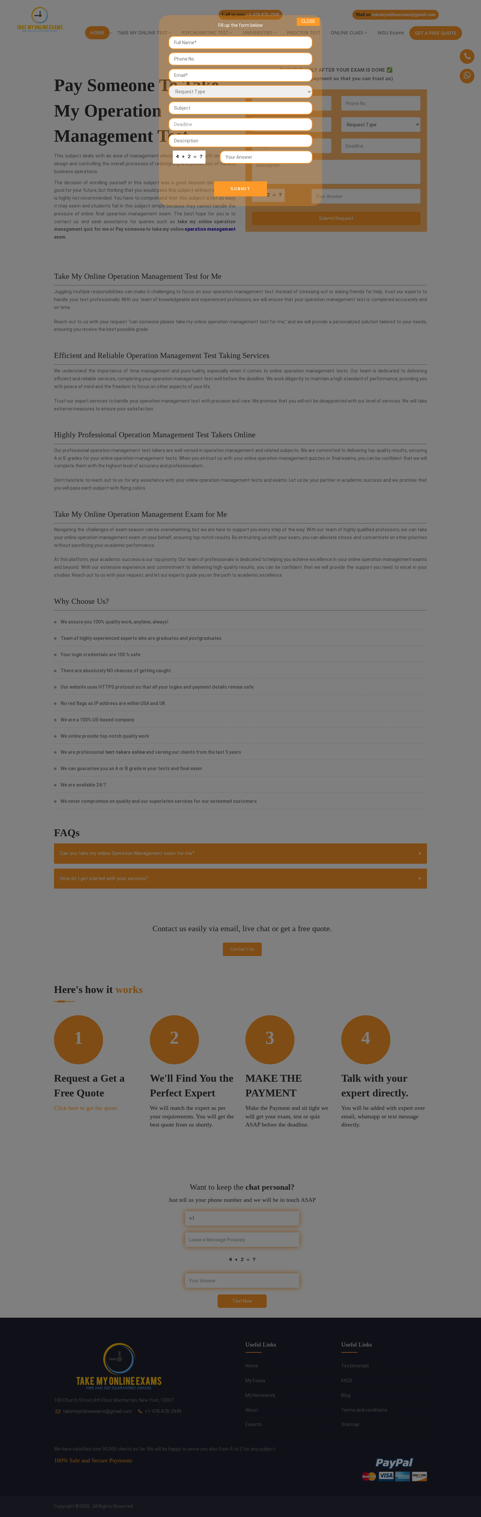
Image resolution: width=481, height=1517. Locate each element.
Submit (240, 188)
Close (308, 21)
